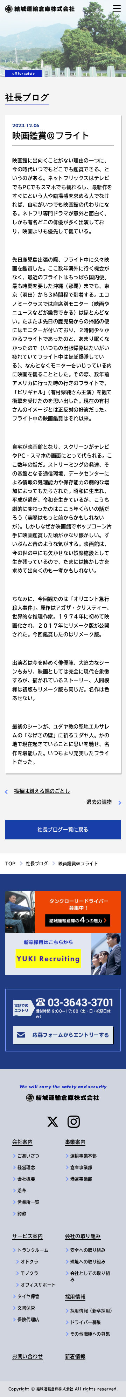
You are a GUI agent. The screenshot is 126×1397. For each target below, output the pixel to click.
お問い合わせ (27, 1356)
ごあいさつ (29, 1156)
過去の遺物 (99, 801)
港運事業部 (81, 1179)
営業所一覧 (29, 1202)
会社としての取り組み (90, 1276)
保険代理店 (29, 1319)
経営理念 (26, 1167)
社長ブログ (37, 863)
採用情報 (75, 1296)
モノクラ (29, 1273)
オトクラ (29, 1262)
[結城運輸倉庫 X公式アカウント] (53, 1122)
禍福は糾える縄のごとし (42, 791)
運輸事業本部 (83, 1156)
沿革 (22, 1190)
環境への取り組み (88, 1262)
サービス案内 (27, 1236)
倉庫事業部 (81, 1167)
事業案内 (75, 1141)
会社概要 (26, 1179)
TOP (10, 863)
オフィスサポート (38, 1285)
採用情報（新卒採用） (92, 1311)
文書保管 (26, 1308)
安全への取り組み (88, 1250)
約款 (22, 1214)
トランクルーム (33, 1250)
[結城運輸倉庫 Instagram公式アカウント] (74, 1122)
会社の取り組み (83, 1236)
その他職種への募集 (90, 1334)
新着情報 (75, 1356)
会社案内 (22, 1141)
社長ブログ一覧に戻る (63, 829)
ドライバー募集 (85, 1322)
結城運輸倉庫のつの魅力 (34, 895)
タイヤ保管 (29, 1296)
